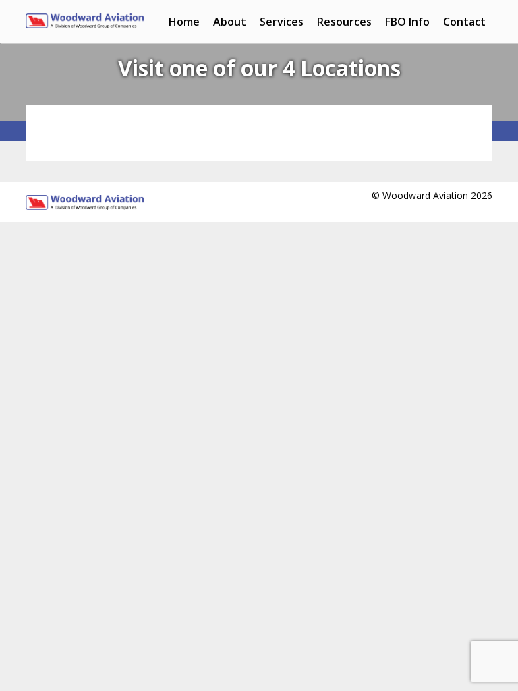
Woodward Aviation (85, 26)
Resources (344, 21)
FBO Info (407, 21)
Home (184, 21)
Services (282, 21)
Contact (464, 21)
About (229, 21)
